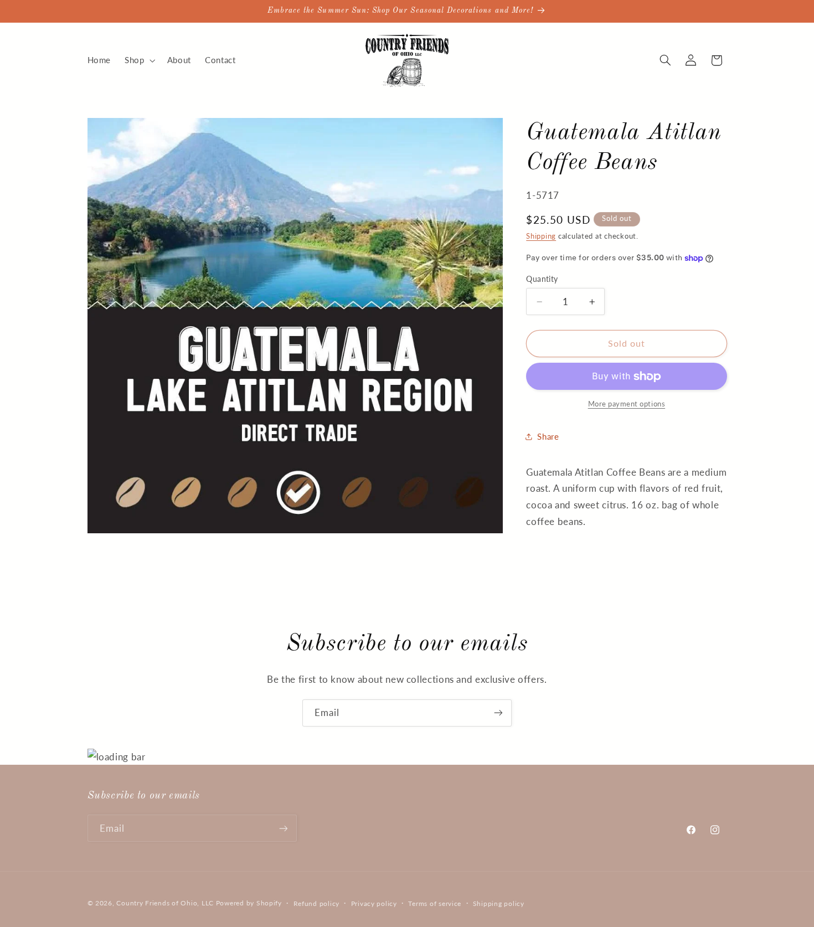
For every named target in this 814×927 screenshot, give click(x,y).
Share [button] (548, 436)
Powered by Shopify (249, 903)
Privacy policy (374, 903)
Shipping (541, 236)
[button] (139, 60)
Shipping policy (498, 903)
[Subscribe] (498, 713)
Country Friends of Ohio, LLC (165, 903)
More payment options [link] (627, 404)
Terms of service (434, 903)
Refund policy (316, 903)
